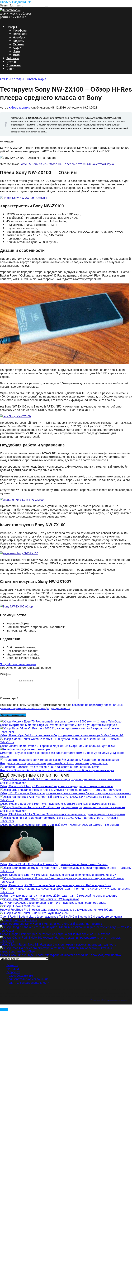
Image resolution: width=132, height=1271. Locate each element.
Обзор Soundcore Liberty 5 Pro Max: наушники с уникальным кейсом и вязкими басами (58, 874)
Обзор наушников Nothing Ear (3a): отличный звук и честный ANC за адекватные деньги (59, 824)
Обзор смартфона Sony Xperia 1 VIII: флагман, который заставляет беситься (52, 923)
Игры (16, 51)
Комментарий (9, 698)
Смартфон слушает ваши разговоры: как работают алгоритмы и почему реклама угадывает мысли (62, 754)
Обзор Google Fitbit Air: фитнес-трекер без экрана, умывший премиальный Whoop (55, 934)
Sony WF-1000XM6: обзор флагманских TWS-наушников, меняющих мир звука (53, 902)
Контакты (12, 968)
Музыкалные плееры (21, 664)
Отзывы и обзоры (12, 79)
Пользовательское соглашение (27, 979)
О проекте (13, 972)
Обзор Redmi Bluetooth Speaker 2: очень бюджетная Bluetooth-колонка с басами (54, 864)
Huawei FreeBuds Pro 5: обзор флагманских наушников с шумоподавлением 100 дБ (56, 909)
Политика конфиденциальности (27, 982)
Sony (3, 664)
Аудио (17, 48)
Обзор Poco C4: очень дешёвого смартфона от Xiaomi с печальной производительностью (60, 955)
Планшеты (20, 33)
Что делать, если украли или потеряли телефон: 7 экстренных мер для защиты (54, 763)
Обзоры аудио (36, 79)
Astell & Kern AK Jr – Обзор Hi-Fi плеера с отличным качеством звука (67, 164)
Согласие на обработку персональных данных (108, 1000)
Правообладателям (19, 975)
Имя (3, 674)
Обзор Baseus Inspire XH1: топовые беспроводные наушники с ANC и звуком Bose (55, 885)
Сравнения (13, 65)
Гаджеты (18, 40)
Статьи (11, 61)
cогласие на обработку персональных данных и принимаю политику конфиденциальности (61, 706)
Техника (18, 44)
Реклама (12, 965)
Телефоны (20, 30)
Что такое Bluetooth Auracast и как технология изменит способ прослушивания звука (57, 770)
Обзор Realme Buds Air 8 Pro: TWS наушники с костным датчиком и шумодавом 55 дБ (58, 803)
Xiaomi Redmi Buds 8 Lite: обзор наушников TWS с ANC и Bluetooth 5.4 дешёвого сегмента (61, 916)
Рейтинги (12, 58)
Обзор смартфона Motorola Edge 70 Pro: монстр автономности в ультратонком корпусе (58, 724)
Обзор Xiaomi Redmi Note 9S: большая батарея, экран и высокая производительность (58, 944)
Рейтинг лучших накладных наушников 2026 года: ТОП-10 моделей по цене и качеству (58, 895)
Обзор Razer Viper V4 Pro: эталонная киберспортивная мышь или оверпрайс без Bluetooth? (61, 735)
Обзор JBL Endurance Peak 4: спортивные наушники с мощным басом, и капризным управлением (65, 793)
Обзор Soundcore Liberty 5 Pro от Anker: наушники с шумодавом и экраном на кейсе (56, 786)
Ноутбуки (19, 37)
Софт (10, 68)
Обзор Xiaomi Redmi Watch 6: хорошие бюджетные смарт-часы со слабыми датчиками (58, 745)
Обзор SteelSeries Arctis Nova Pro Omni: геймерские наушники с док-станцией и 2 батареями (62, 814)
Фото (16, 54)
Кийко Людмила (19, 107)
